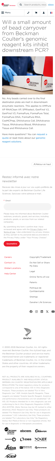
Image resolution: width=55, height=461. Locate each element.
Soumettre (11, 244)
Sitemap (34, 297)
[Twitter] (47, 312)
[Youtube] (53, 312)
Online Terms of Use (39, 277)
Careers (8, 257)
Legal (32, 271)
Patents (33, 282)
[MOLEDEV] (25, 448)
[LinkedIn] (42, 312)
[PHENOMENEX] (41, 448)
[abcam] (25, 431)
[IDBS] (25, 440)
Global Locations (12, 268)
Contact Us (9, 262)
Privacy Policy (36, 229)
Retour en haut (43, 164)
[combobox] (32, 4)
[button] (20, 4)
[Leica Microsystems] (10, 448)
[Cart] (36, 12)
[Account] (43, 12)
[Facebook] (31, 312)
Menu (8, 12)
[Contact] (28, 12)
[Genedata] (10, 440)
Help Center (10, 273)
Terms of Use (9, 232)
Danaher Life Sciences (40, 302)
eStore (51, 5)
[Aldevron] (41, 431)
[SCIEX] (10, 456)
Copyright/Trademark (40, 257)
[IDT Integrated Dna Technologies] (41, 440)
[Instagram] (36, 312)
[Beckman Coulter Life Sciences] (8, 5)
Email (7, 201)
